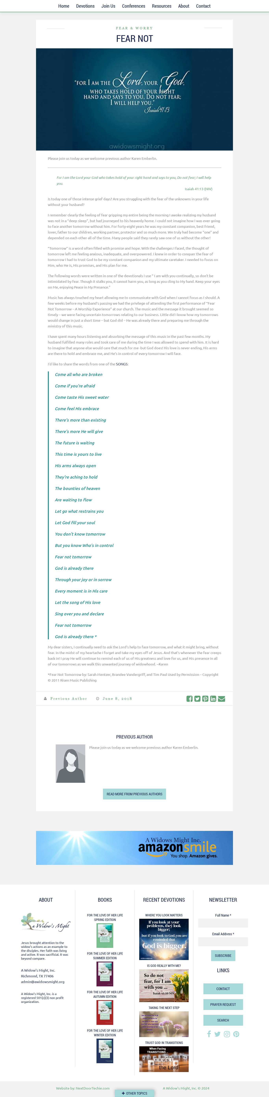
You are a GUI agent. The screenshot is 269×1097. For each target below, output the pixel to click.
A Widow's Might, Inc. (180, 1088)
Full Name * (223, 915)
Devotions (85, 6)
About (183, 6)
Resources (161, 6)
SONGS (122, 364)
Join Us (108, 6)
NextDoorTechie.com (93, 1088)
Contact (203, 6)
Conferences (133, 6)
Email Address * (223, 934)
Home (63, 6)
